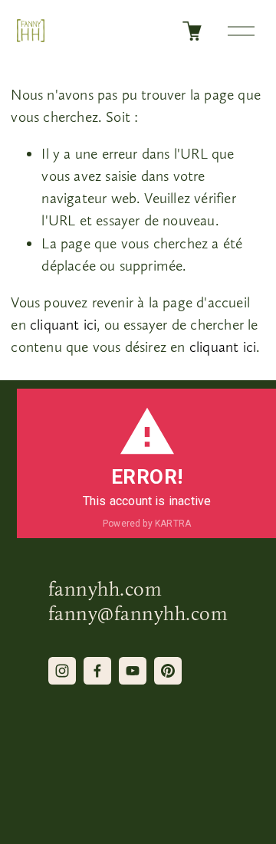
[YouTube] (132, 671)
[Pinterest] (168, 671)
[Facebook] (97, 671)
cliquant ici (63, 324)
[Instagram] (62, 671)
